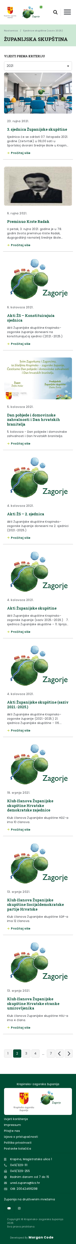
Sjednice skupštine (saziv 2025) (43, 30)
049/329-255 (20, 1171)
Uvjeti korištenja (16, 1119)
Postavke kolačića (17, 1149)
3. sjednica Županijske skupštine (37, 129)
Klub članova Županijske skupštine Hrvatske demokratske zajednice (30, 805)
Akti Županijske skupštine (32, 608)
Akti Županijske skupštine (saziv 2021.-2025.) (38, 704)
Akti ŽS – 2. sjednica (25, 513)
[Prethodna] (60, 1053)
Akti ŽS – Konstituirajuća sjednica (31, 318)
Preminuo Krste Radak (28, 221)
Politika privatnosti (18, 1143)
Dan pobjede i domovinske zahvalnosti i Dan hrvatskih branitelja (33, 420)
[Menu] (67, 12)
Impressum (12, 1125)
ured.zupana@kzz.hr (25, 1183)
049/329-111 (18, 1165)
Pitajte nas (12, 1131)
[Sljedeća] (69, 1053)
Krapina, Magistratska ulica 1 (31, 1159)
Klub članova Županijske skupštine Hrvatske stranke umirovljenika (33, 1003)
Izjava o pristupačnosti (21, 1137)
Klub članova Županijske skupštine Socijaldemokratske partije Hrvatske (35, 905)
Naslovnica (11, 30)
